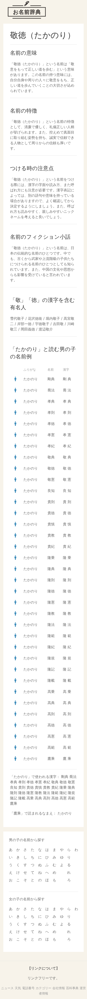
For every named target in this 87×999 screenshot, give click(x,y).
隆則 (51, 580)
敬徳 (51, 468)
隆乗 (51, 557)
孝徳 (51, 423)
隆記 (51, 669)
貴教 (51, 535)
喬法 (51, 390)
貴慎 (51, 524)
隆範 (51, 635)
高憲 (51, 736)
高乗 (51, 691)
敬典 (51, 457)
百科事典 (72, 988)
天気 (18, 988)
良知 (51, 490)
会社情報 (58, 988)
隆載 (51, 680)
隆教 (51, 613)
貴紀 (51, 546)
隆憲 (51, 602)
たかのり (30, 379)
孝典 (51, 401)
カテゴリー (43, 988)
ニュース (7, 988)
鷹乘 (51, 758)
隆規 (51, 658)
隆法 (51, 624)
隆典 (51, 568)
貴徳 (51, 513)
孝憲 (51, 435)
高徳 (51, 725)
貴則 (51, 502)
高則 (51, 714)
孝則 (51, 412)
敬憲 (51, 479)
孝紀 (51, 446)
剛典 (51, 379)
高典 (51, 702)
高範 (51, 747)
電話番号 (28, 988)
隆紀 (51, 647)
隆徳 (51, 591)
